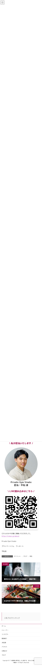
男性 (31, 556)
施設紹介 (4, 638)
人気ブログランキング (12, 618)
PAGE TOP (39, 644)
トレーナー (5, 630)
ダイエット (17, 556)
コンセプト (5, 634)
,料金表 (4, 643)
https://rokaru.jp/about (10, 536)
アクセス (4, 647)
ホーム (4, 626)
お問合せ (4, 651)
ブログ (25, 556)
